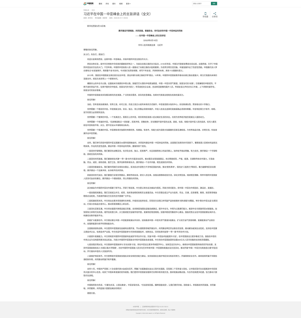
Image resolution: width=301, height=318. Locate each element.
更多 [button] (127, 3)
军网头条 (86, 10)
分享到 (215, 16)
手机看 (205, 16)
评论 (107, 3)
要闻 (100, 3)
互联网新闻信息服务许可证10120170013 (155, 307)
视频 (121, 3)
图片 (114, 3)
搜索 (214, 3)
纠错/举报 (136, 307)
